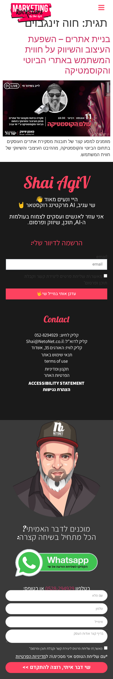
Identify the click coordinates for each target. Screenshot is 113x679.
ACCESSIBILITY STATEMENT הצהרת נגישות (56, 386)
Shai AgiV (56, 182)
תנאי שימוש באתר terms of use (56, 358)
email (101, 257)
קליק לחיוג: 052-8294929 (56, 335)
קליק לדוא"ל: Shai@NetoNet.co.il (56, 341)
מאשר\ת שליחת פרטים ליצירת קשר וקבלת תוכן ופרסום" (66, 648)
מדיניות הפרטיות (31, 656)
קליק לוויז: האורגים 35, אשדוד (56, 348)
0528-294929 (59, 588)
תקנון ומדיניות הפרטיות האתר (56, 372)
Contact (57, 319)
